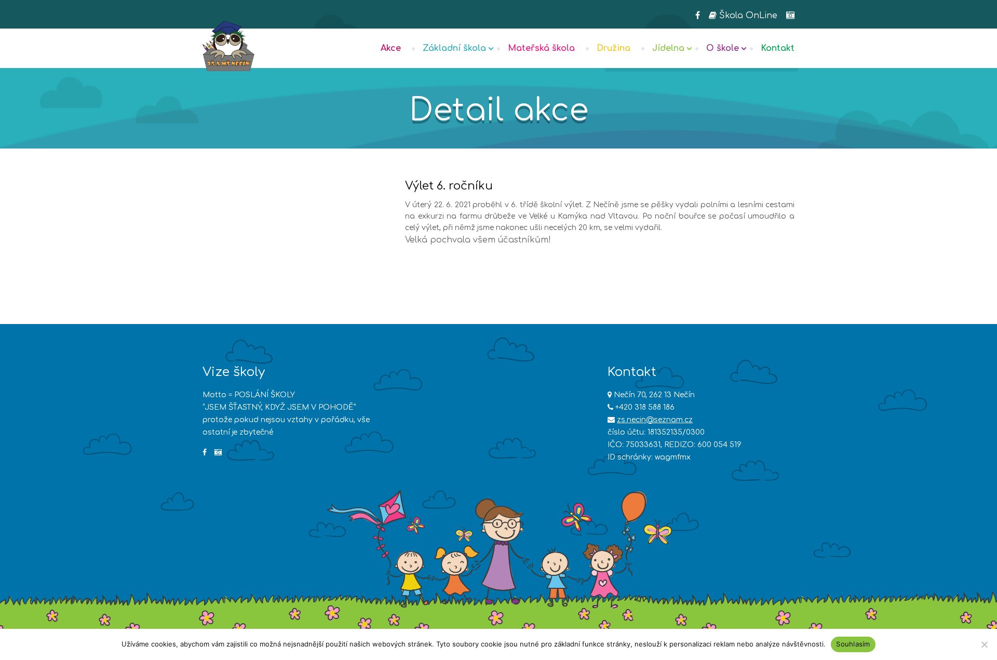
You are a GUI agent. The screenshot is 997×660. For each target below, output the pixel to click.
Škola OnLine (747, 15)
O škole (722, 48)
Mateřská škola (541, 48)
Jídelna (668, 48)
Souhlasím (853, 644)
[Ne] (984, 644)
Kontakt (777, 48)
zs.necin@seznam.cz (655, 420)
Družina (613, 48)
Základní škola (454, 48)
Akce (391, 48)
